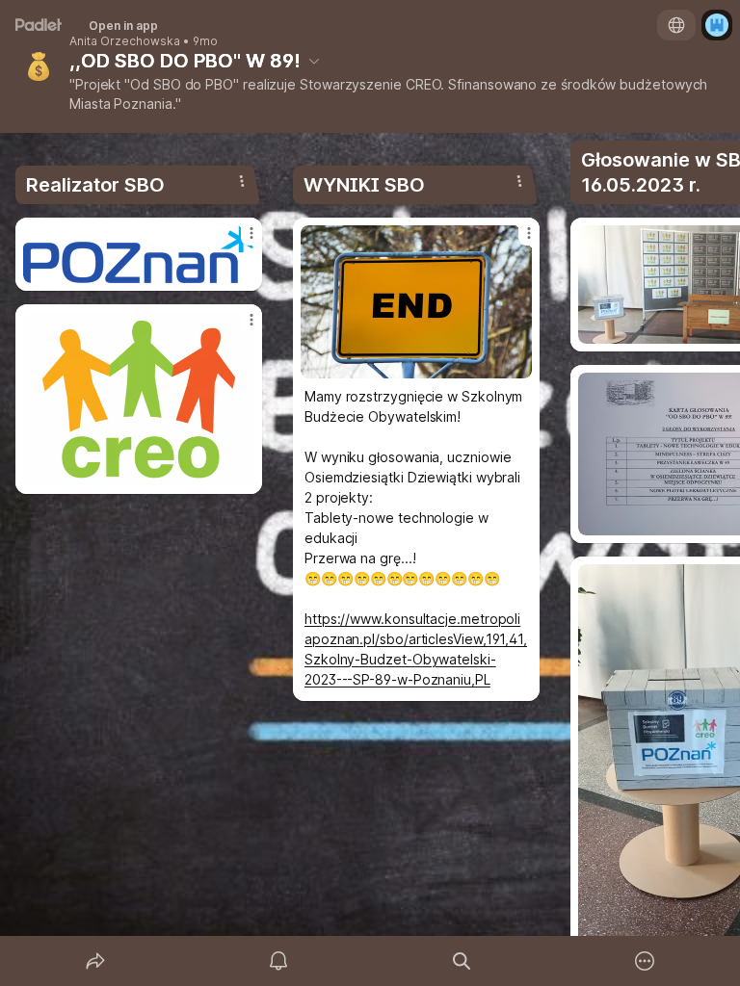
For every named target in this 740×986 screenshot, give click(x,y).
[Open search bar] (461, 961)
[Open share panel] (95, 961)
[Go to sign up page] (716, 25)
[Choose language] (676, 25)
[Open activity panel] (278, 961)
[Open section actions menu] (241, 181)
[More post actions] (239, 241)
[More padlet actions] (644, 961)
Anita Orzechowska (124, 41)
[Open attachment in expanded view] (138, 254)
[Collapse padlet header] (314, 60)
